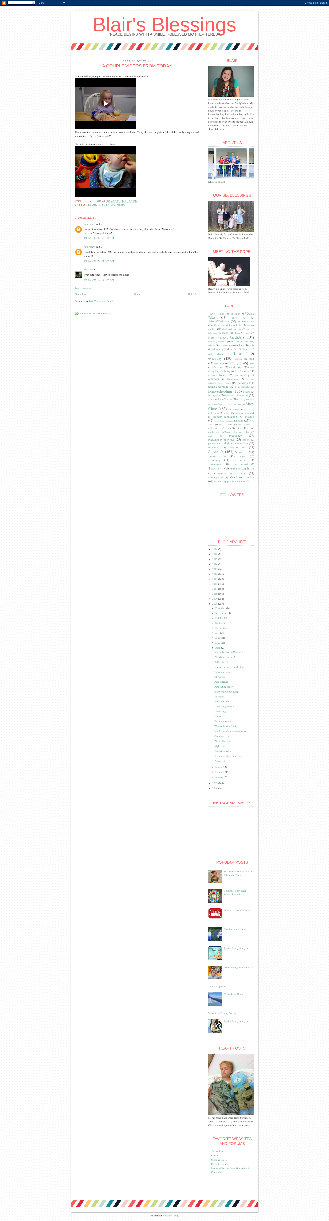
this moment (241, 463)
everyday (215, 358)
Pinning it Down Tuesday (237, 910)
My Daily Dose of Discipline (229, 652)
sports (243, 447)
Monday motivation (224, 416)
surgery (242, 456)
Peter (238, 428)
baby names (213, 333)
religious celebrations (235, 443)
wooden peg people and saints (229, 481)
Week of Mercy (222, 741)
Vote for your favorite (235, 929)
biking (211, 337)
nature (240, 420)
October (219, 618)
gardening (239, 375)
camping (247, 341)
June (218, 637)
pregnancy (235, 435)
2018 (215, 554)
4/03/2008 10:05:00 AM (99, 279)
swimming (214, 460)
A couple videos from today (228, 756)
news (221, 424)
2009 (215, 598)
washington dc (216, 477)
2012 (215, 584)
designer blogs (172, 1215)
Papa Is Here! (221, 681)
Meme (217, 716)
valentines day (225, 473)
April (218, 647)
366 (231, 313)
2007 (215, 783)
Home (137, 294)
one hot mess (244, 424)
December (220, 608)
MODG (227, 412)
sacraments (214, 447)
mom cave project (244, 412)
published (213, 443)
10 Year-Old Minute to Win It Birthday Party (238, 873)
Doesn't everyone (223, 751)
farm (251, 363)
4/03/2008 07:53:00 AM (99, 238)
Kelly (211, 399)
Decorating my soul (224, 706)
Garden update (221, 736)
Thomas (214, 468)
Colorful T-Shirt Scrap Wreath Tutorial (235, 892)
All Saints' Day (245, 321)
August (219, 628)
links (240, 399)
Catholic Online (219, 1164)
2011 (215, 589)
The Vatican (217, 1151)
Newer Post (80, 294)
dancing (218, 349)
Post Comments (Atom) (101, 301)
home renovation (243, 386)
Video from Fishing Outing (222, 1013)
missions (247, 409)
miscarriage (233, 409)
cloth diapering (226, 345)
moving (249, 416)
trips (250, 468)
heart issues (224, 383)
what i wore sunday (241, 477)
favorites (218, 367)
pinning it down (243, 431)
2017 (215, 559)
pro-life (246, 439)
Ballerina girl (221, 662)
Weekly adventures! (224, 657)
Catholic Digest (219, 1159)
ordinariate (213, 428)
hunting (246, 391)
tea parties (239, 460)
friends (223, 375)
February (220, 772)
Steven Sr (241, 452)
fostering (211, 375)
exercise (238, 358)
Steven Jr (106, 204)
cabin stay (234, 341)
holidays (243, 383)
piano (229, 431)
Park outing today (223, 686)
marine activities (233, 404)
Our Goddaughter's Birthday (238, 967)
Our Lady (226, 428)
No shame (219, 696)
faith (251, 358)
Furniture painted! (223, 721)
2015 (215, 569)
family (233, 363)
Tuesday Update (216, 986)
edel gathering (216, 353)
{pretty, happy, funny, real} (238, 948)
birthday (222, 337)
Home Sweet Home (233, 994)
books (211, 341)
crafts (251, 345)
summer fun (217, 456)
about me (239, 317)
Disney (245, 349)
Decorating (220, 711)
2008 (215, 603)
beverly (247, 333)
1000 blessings (216, 313)
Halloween (232, 379)
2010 (215, 593)
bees (237, 333)
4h (239, 313)
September (221, 623)
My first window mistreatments (230, 731)
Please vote (220, 761)
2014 (215, 574)
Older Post (193, 294)
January (219, 777)
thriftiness (235, 468)
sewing (231, 447)
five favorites (242, 371)
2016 (215, 564)
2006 (215, 788)
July (217, 632)
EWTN (214, 1155)
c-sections (222, 341)
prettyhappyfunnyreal (221, 439)
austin (248, 329)
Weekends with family (225, 726)
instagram (214, 395)
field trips (237, 367)
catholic (211, 345)
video (120, 204)
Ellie (92, 204)
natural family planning (223, 420)
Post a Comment (83, 288)
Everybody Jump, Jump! (226, 691)
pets (248, 428)
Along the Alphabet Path (227, 325)
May (218, 642)
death (233, 349)
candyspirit (89, 224)
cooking (239, 345)
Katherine (242, 395)
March (219, 767)
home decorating (218, 386)
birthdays (237, 337)
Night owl (219, 746)
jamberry (229, 395)
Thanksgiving (215, 463)
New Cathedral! (222, 701)
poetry (210, 435)
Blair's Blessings (164, 25)
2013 (215, 579)
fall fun (218, 363)
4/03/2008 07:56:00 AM (99, 260)
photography (215, 432)
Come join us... (222, 671)
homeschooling (220, 391)
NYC (230, 424)
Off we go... (220, 676)
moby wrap (213, 412)
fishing (227, 371)
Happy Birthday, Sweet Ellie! (229, 667)
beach (224, 333)
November (221, 613)
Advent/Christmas (218, 321)
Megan (87, 269)
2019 (215, 549)
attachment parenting (231, 329)
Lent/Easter (225, 399)
